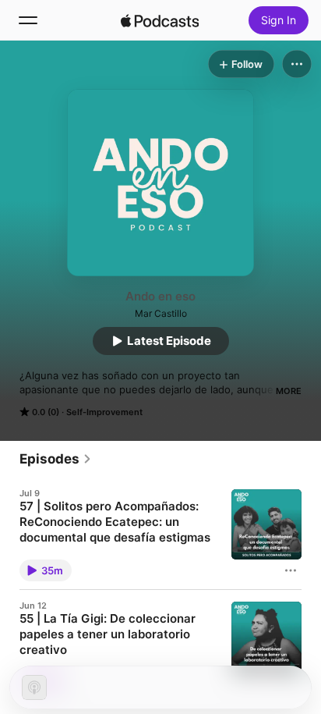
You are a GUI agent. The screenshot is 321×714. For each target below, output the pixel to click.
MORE (289, 390)
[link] (55, 458)
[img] (159, 20)
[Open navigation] (28, 20)
